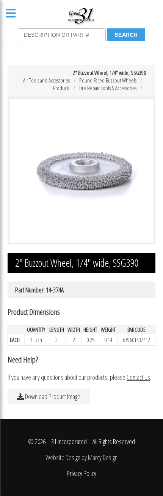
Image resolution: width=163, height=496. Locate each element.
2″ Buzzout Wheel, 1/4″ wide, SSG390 (109, 72)
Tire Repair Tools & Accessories (107, 88)
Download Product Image (52, 396)
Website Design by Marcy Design (81, 457)
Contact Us (138, 377)
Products (61, 88)
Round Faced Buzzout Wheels (107, 80)
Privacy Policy (81, 473)
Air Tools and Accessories (46, 80)
